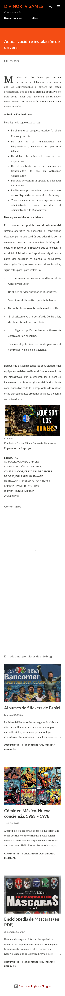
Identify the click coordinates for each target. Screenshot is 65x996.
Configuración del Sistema (22, 466)
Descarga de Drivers (38, 471)
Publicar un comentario (38, 745)
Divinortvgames (13, 17)
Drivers (9, 476)
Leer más (10, 749)
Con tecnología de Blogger (34, 986)
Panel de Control (28, 485)
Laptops (9, 485)
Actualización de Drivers (21, 461)
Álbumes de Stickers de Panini (32, 707)
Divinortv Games (23, 6)
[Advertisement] (32, 621)
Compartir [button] (11, 496)
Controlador (13, 471)
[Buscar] (50, 6)
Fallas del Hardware (29, 476)
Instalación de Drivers (34, 481)
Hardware (11, 481)
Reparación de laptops (19, 490)
